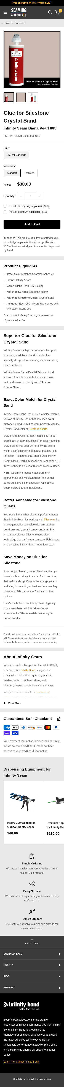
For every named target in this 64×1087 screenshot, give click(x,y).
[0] (57, 12)
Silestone (49, 519)
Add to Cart (32, 224)
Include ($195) (28, 211)
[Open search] (50, 12)
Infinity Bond (28, 670)
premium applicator (29, 211)
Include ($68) (29, 206)
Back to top (32, 943)
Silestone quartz (38, 291)
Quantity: (9, 196)
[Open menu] (5, 12)
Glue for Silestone (15, 23)
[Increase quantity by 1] (40, 196)
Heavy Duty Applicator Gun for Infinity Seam (21, 824)
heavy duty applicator (30, 206)
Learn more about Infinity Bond (21, 1061)
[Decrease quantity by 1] (21, 196)
